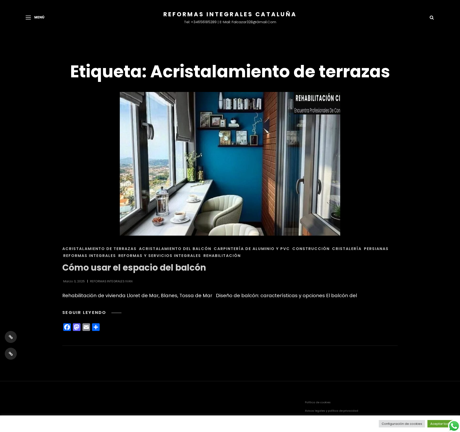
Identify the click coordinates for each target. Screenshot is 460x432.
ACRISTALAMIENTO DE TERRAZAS (99, 248)
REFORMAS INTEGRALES (89, 255)
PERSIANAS (376, 248)
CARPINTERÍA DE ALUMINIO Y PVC (252, 248)
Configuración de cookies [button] (402, 423)
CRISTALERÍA (347, 248)
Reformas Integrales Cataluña (230, 14)
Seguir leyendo (91, 312)
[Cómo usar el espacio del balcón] (230, 164)
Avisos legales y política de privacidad (331, 411)
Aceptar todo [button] (440, 423)
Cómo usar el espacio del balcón (134, 267)
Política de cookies (318, 402)
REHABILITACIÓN (222, 255)
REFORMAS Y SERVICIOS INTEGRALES (159, 255)
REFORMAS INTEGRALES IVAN (111, 281)
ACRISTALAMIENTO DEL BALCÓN (175, 248)
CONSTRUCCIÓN (311, 248)
